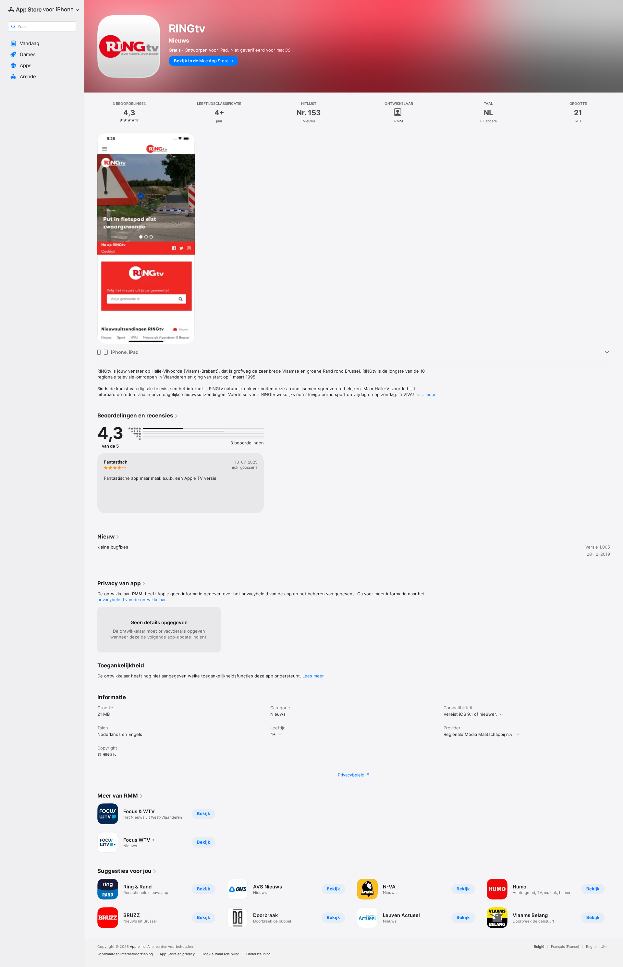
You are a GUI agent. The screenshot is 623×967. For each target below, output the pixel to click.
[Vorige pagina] (90, 903)
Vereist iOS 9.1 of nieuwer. (470, 714)
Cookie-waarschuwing (220, 954)
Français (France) (565, 946)
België (539, 946)
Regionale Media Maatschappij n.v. (479, 734)
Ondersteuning (258, 954)
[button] (42, 43)
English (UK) (596, 946)
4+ (273, 734)
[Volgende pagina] (616, 903)
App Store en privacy (177, 954)
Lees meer (313, 675)
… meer (428, 394)
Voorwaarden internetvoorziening (125, 954)
